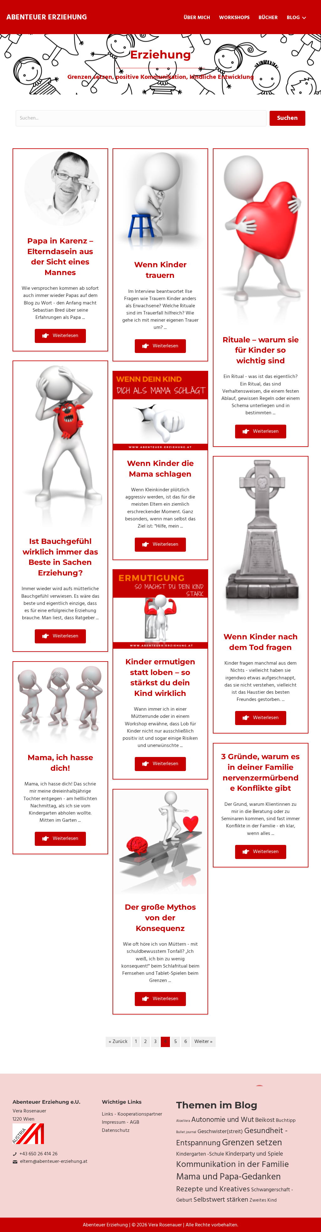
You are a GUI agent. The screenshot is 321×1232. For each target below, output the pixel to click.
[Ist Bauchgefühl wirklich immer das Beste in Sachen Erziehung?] (60, 445)
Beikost (265, 1120)
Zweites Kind (263, 1200)
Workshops (234, 18)
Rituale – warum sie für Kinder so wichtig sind (261, 350)
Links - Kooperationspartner (132, 1114)
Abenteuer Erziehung (46, 17)
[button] (60, 336)
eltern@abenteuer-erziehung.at (53, 1162)
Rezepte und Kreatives (213, 1189)
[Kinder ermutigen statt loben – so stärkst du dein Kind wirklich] (160, 609)
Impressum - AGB (120, 1122)
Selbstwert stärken (220, 1199)
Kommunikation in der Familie (232, 1165)
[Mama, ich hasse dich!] (60, 703)
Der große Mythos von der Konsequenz (160, 917)
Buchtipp (286, 1121)
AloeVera (183, 1121)
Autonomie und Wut (222, 1120)
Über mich (197, 18)
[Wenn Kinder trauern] (160, 200)
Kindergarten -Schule (200, 1154)
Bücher (268, 18)
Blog (293, 18)
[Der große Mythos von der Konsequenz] (160, 842)
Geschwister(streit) (220, 1131)
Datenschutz (115, 1131)
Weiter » (203, 1042)
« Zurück (118, 1042)
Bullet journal (186, 1132)
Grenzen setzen (252, 1143)
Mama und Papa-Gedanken (228, 1177)
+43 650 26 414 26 (38, 1154)
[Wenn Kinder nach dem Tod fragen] (260, 540)
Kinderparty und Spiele (254, 1154)
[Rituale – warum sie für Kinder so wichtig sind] (260, 238)
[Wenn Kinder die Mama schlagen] (160, 411)
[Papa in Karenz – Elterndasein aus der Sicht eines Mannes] (60, 188)
